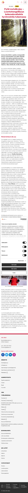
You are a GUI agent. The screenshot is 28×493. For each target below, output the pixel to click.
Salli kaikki (14, 264)
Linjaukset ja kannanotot (6, 440)
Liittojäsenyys (4, 365)
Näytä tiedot (21, 260)
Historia (3, 458)
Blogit (2, 385)
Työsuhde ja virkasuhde (6, 400)
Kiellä (14, 272)
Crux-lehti (3, 387)
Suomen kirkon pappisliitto (16, 486)
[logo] (2, 2)
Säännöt (3, 455)
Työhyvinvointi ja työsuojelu (7, 411)
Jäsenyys (4, 360)
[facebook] (3, 356)
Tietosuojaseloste (5, 473)
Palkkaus (3, 407)
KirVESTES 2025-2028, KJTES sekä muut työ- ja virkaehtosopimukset (11, 403)
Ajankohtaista (6, 377)
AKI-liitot (4, 448)
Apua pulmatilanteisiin (6, 421)
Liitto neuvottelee (5, 435)
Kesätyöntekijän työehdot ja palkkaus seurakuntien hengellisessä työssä (12, 424)
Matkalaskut (3, 372)
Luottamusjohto (4, 468)
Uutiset (2, 382)
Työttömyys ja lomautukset (7, 414)
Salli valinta (14, 268)
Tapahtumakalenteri (5, 380)
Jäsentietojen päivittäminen (7, 370)
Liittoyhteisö (4, 450)
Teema (16, 6)
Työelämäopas (5, 395)
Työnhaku (3, 398)
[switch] (24, 247)
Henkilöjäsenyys (4, 362)
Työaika (2, 409)
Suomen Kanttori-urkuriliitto (8, 486)
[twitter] (7, 356)
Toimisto (3, 465)
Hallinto (3, 453)
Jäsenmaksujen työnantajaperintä (8, 367)
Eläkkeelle (3, 419)
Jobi (2, 392)
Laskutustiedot (4, 470)
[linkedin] (10, 356)
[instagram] (14, 356)
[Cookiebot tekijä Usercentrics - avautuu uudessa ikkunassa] (20, 219)
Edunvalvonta (5, 430)
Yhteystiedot (5, 463)
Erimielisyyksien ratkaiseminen (7, 438)
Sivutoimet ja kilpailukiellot (7, 416)
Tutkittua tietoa (4, 443)
